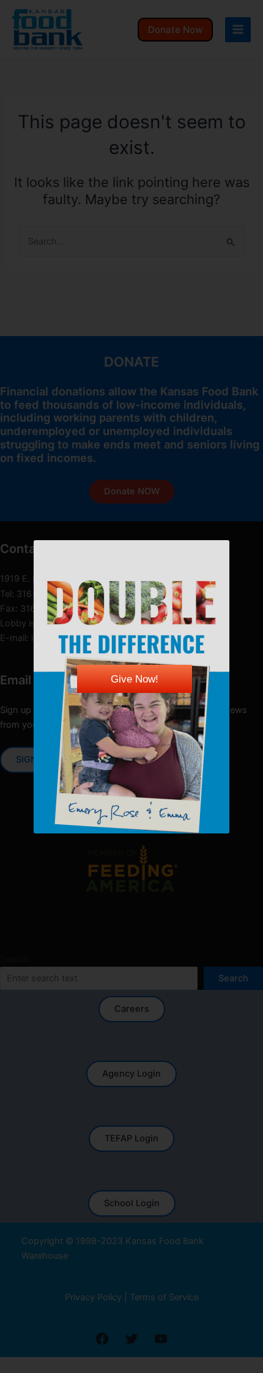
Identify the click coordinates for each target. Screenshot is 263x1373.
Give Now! (134, 679)
